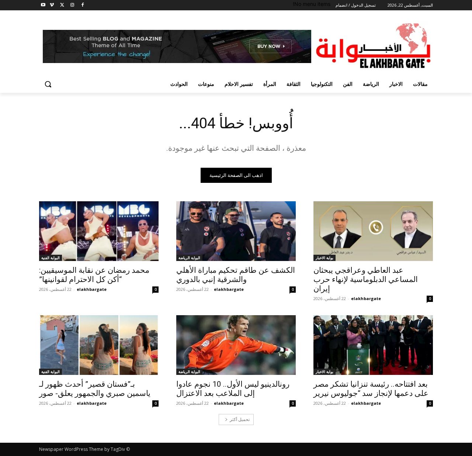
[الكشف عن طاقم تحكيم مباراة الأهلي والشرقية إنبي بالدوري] (236, 231)
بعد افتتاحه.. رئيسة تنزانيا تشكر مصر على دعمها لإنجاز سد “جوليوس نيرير (370, 389)
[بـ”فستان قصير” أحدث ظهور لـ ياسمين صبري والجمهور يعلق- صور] (99, 345)
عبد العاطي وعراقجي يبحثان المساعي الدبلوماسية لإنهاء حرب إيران (365, 279)
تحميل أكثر (240, 419)
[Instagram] (72, 5)
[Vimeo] (52, 5)
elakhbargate (366, 298)
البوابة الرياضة (189, 257)
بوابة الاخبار (324, 257)
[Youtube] (43, 5)
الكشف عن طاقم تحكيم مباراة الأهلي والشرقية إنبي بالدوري (235, 275)
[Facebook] (82, 5)
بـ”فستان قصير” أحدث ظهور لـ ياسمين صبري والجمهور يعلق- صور (94, 389)
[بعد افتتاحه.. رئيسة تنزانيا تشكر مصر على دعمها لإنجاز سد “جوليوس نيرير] (373, 345)
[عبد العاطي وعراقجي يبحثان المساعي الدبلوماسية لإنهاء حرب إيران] (373, 231)
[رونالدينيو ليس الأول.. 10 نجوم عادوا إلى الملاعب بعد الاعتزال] (236, 345)
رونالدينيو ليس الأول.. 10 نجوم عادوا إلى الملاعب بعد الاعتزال (232, 389)
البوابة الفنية (50, 257)
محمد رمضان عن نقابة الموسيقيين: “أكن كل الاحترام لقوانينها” (94, 275)
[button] (48, 84)
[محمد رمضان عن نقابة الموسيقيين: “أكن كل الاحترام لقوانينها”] (99, 231)
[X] (62, 5)
